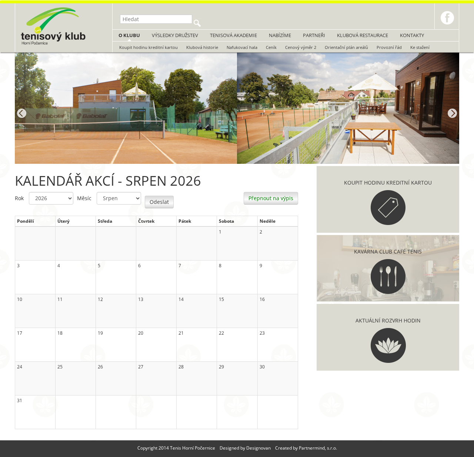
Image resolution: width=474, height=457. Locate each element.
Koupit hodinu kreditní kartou (148, 47)
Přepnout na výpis (270, 198)
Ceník (271, 47)
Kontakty (412, 35)
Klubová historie (202, 47)
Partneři (314, 35)
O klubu (129, 35)
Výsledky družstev (175, 35)
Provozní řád (389, 47)
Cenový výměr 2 (300, 47)
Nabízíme (280, 35)
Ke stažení (420, 47)
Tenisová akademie (233, 35)
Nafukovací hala (242, 47)
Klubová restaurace (362, 35)
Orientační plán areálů (346, 47)
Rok (19, 198)
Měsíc (84, 198)
